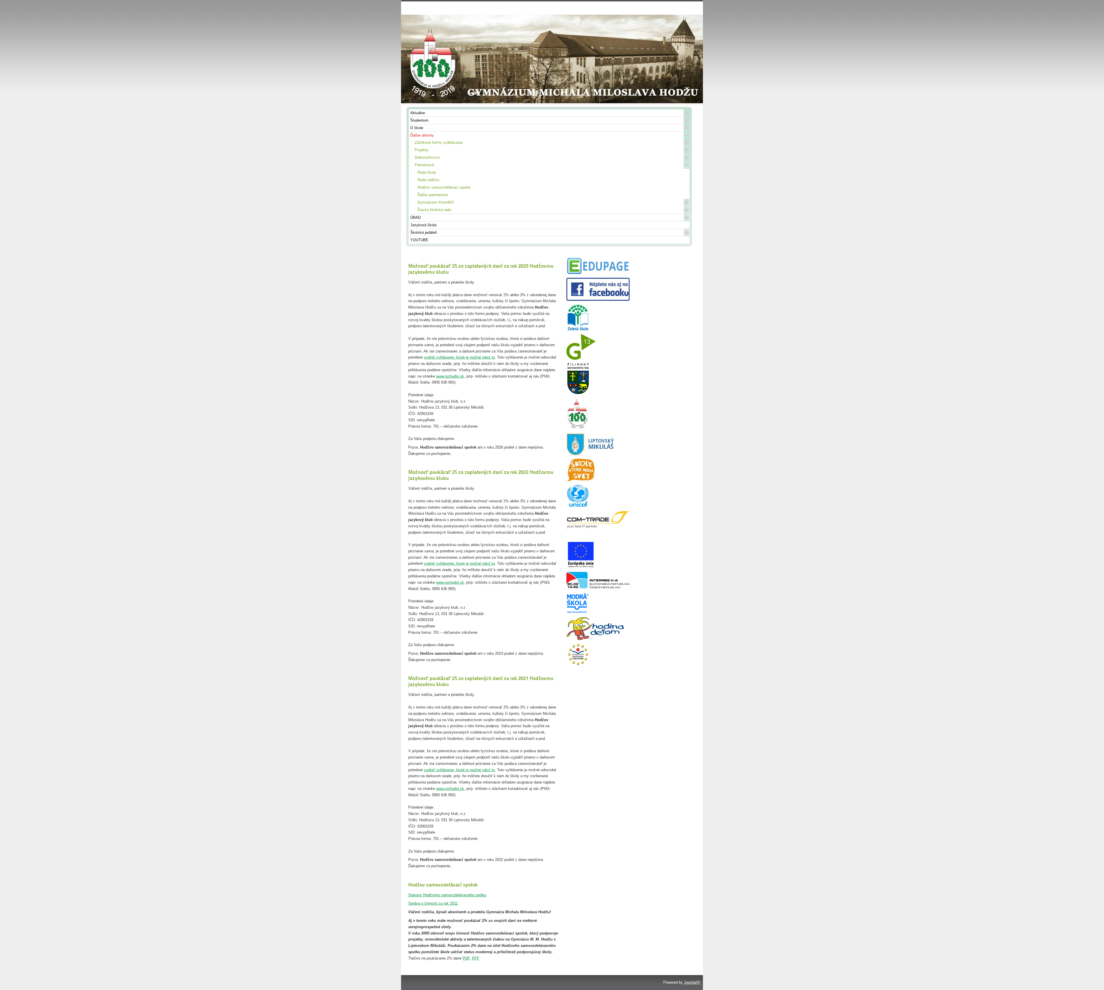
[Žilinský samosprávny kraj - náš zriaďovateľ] (577, 393)
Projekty (421, 150)
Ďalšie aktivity (422, 135)
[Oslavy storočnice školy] (577, 428)
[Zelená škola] (577, 330)
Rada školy (426, 172)
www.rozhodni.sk (450, 376)
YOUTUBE (419, 240)
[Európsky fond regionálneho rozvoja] (580, 568)
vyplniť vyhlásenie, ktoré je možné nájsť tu (459, 357)
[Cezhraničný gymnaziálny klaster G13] (581, 358)
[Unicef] (577, 506)
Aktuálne (417, 113)
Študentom (419, 120)
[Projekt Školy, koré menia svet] (580, 480)
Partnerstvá (424, 165)
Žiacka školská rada (434, 210)
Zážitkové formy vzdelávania (439, 142)
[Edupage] (598, 273)
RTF (475, 958)
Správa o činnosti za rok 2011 (433, 903)
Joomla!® (692, 982)
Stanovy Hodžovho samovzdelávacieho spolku (447, 895)
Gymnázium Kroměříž (435, 202)
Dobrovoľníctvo (427, 157)
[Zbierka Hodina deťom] (595, 639)
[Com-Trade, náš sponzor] (598, 527)
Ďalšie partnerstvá (432, 195)
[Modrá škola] (577, 613)
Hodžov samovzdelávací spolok (444, 187)
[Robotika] (598, 587)
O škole (416, 128)
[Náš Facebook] (598, 299)
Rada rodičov (428, 180)
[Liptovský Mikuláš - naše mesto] (590, 454)
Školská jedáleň (423, 232)
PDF (466, 958)
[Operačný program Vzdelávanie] (577, 664)
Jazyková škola (423, 225)
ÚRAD (415, 217)
